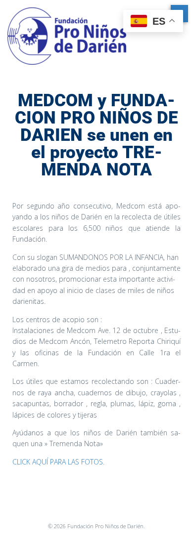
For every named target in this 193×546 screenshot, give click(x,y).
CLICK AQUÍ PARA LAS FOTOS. (58, 461)
